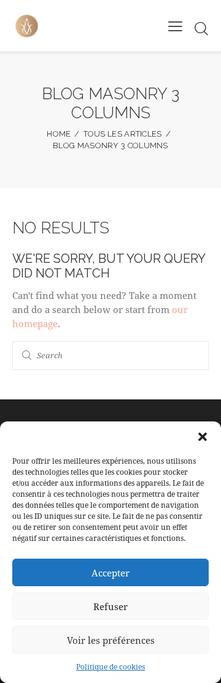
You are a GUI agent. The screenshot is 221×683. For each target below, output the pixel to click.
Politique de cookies (110, 666)
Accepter (110, 573)
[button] (202, 437)
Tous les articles (122, 133)
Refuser (110, 606)
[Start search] (201, 28)
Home (59, 133)
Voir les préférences (111, 640)
